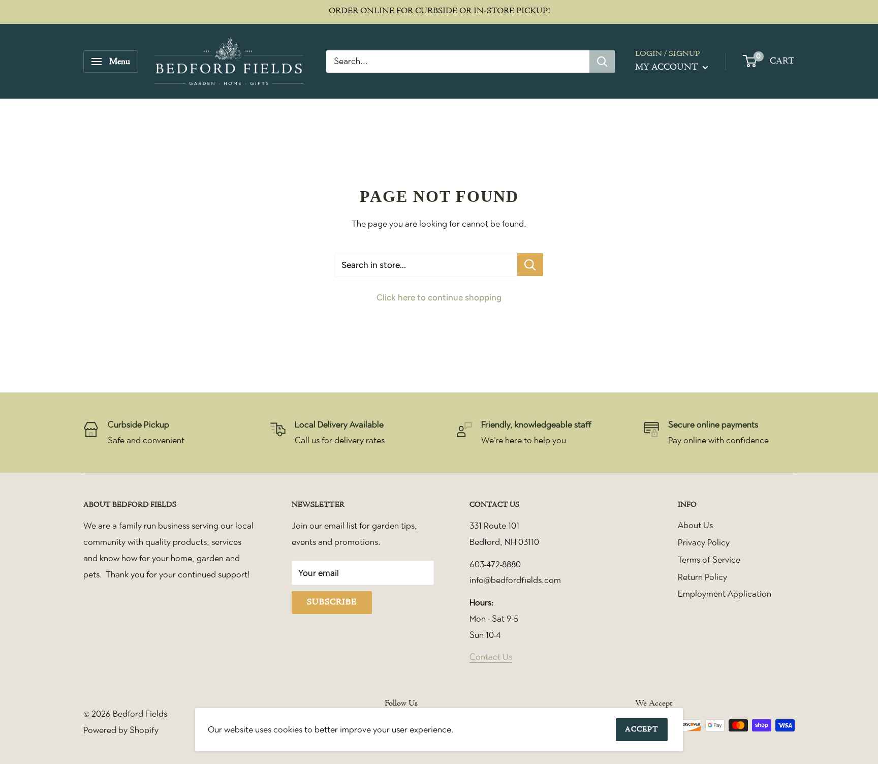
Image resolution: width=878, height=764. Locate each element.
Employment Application (724, 594)
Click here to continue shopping (439, 297)
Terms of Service (709, 560)
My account (667, 67)
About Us (695, 525)
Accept (641, 730)
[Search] (602, 61)
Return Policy (702, 577)
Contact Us (490, 657)
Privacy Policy (704, 542)
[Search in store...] (530, 264)
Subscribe (332, 602)
